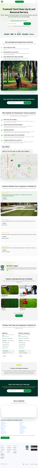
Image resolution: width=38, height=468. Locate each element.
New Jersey (16, 6)
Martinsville (22, 432)
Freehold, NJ (20, 6)
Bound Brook (22, 425)
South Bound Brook (23, 428)
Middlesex (2, 428)
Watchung (2, 427)
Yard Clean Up (25, 6)
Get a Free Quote (5, 437)
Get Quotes (27, 390)
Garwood (21, 433)
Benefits (14, 449)
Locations (11, 6)
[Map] (19, 411)
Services (2, 447)
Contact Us (9, 447)
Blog (1, 451)
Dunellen (2, 424)
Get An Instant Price (19, 1)
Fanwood (2, 429)
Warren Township (3, 432)
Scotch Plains (3, 433)
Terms (31, 464)
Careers (8, 451)
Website (4, 356)
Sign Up (14, 447)
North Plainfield (3, 425)
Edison (21, 423)
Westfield (21, 429)
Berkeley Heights (22, 427)
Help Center (9, 449)
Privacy (36, 464)
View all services (19, 315)
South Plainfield (3, 423)
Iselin (20, 424)
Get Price (26, 23)
